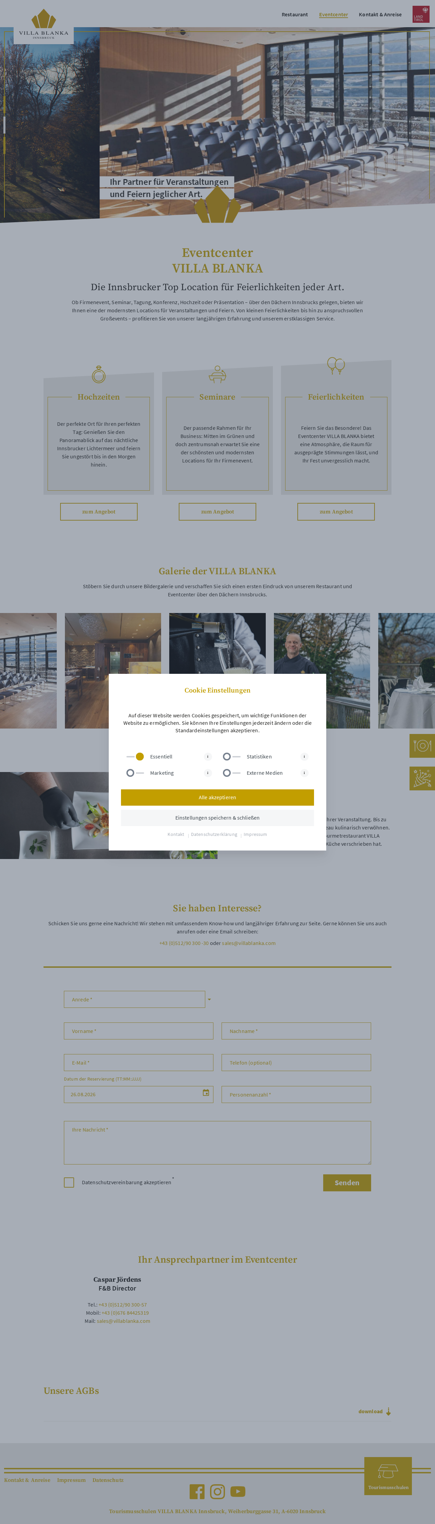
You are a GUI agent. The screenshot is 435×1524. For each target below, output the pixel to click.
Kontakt (176, 834)
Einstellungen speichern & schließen (217, 817)
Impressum (255, 834)
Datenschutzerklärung (214, 834)
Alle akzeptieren (218, 797)
